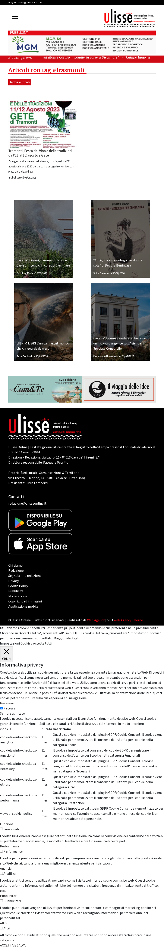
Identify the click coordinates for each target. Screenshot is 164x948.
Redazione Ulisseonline (106, 356)
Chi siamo (15, 565)
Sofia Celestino (101, 273)
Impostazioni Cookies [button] (16, 643)
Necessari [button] (7, 703)
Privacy (13, 581)
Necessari (10, 708)
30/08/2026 (41, 273)
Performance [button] (9, 846)
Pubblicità (15, 591)
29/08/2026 (128, 356)
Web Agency (96, 620)
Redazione (16, 570)
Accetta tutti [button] (42, 643)
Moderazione (17, 596)
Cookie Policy (18, 586)
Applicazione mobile (23, 606)
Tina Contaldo (25, 356)
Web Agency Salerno (128, 620)
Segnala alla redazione (24, 575)
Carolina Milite (24, 273)
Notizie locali (20, 82)
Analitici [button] (6, 868)
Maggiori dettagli (66, 638)
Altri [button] (3, 923)
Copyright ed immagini (25, 601)
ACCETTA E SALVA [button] (13, 945)
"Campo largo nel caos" (125, 57)
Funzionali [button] (7, 824)
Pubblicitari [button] (8, 896)
